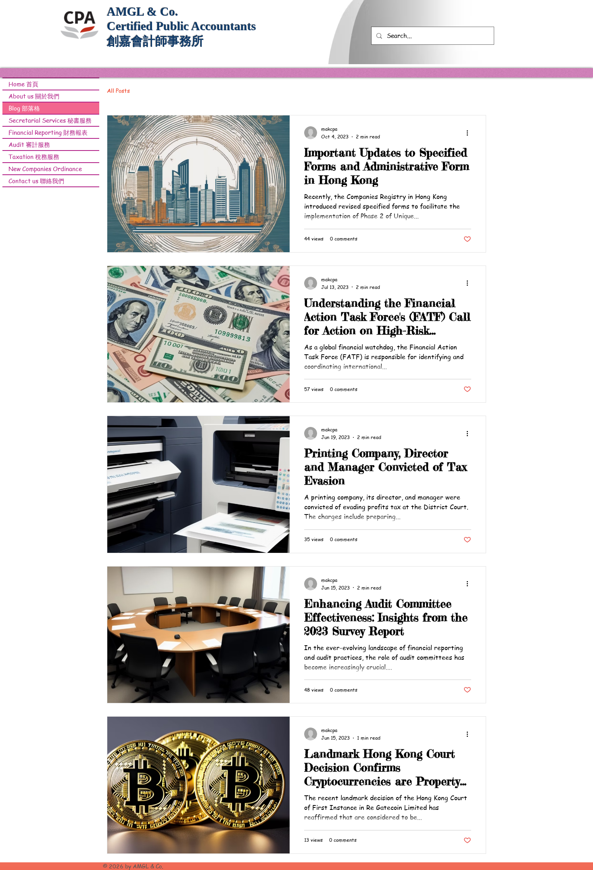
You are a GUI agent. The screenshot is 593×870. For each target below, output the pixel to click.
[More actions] (470, 133)
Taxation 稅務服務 (33, 157)
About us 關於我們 (33, 96)
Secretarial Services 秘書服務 (50, 120)
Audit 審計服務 (29, 144)
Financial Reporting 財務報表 (48, 132)
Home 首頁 (23, 84)
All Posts (118, 90)
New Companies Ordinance (45, 169)
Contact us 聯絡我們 (36, 181)
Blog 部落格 (24, 108)
